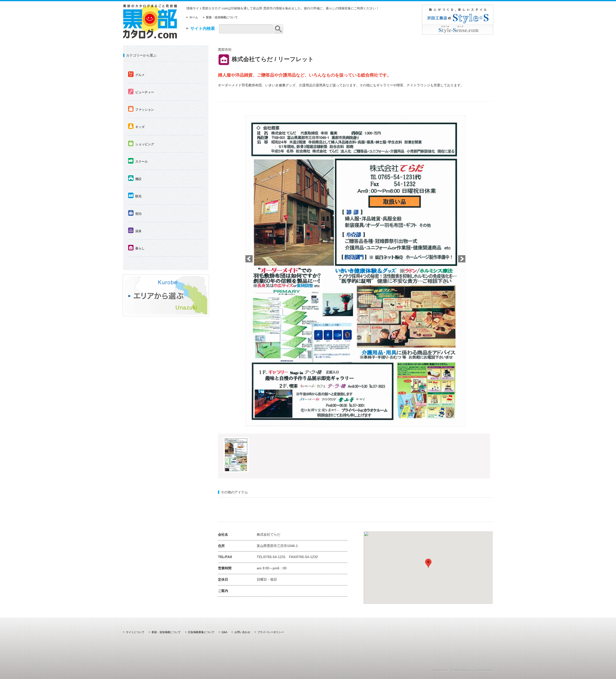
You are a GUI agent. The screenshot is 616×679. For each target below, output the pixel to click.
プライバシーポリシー (270, 632)
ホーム (193, 17)
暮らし (136, 248)
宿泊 (134, 213)
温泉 (134, 230)
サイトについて (135, 632)
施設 (134, 178)
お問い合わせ (242, 632)
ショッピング (141, 143)
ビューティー (141, 92)
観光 (134, 195)
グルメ (136, 74)
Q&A (224, 632)
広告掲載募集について (201, 632)
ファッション (141, 109)
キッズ (136, 126)
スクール (138, 161)
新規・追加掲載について (222, 17)
